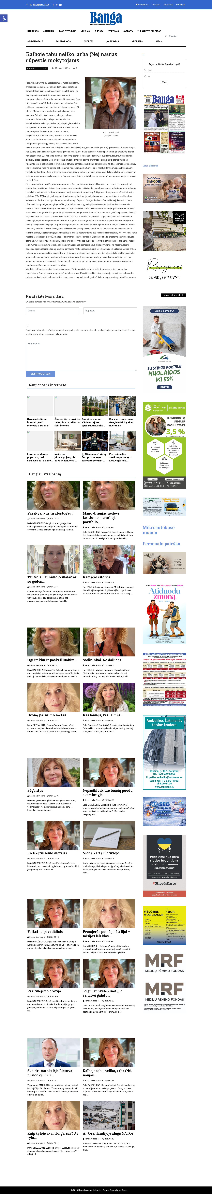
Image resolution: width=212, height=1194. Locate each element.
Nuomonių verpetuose (37, 68)
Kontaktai (180, 4)
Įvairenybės (112, 41)
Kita (158, 41)
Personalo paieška (161, 543)
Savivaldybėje (35, 41)
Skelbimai (168, 4)
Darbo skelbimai (150, 165)
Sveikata (128, 31)
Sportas (88, 41)
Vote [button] (164, 82)
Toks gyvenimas (67, 31)
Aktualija (48, 31)
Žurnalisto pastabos (149, 31)
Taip (150, 70)
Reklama (156, 4)
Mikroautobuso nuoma (159, 530)
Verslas (85, 31)
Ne (149, 76)
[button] (3, 18)
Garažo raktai (63, 41)
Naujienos (33, 31)
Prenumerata (142, 4)
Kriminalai (137, 41)
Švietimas (113, 31)
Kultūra (98, 31)
